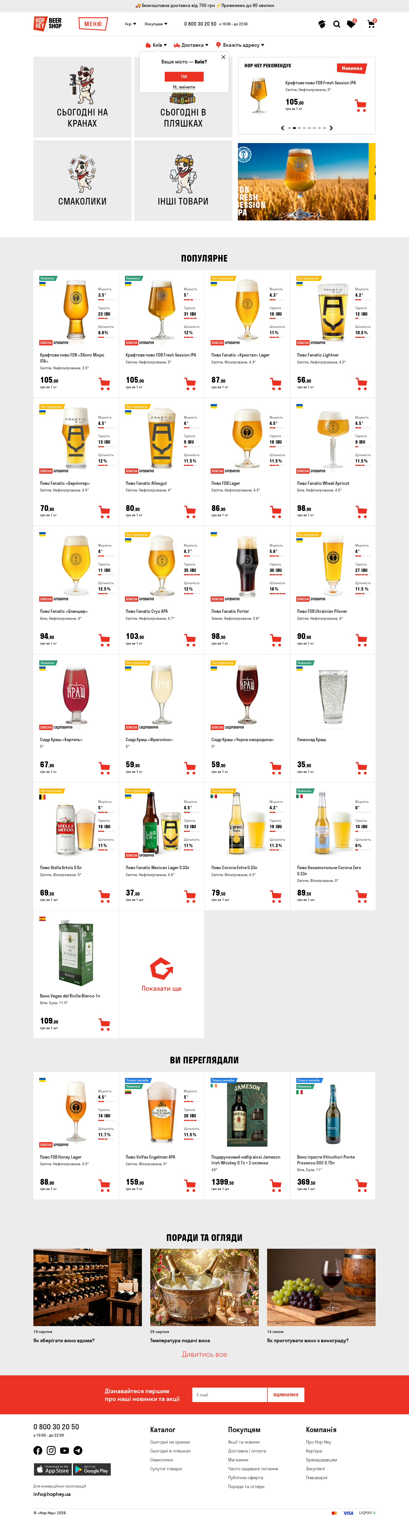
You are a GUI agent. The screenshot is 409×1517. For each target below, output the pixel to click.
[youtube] (64, 1450)
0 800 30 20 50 (200, 23)
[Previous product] (282, 128)
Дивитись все (204, 1354)
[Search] (336, 24)
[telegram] (77, 1450)
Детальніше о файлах (310, 1509)
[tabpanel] (307, 97)
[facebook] (37, 1450)
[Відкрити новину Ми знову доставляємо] (307, 219)
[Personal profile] (322, 24)
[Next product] (331, 128)
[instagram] (51, 1450)
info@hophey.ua (52, 1494)
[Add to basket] (361, 106)
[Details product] (259, 97)
